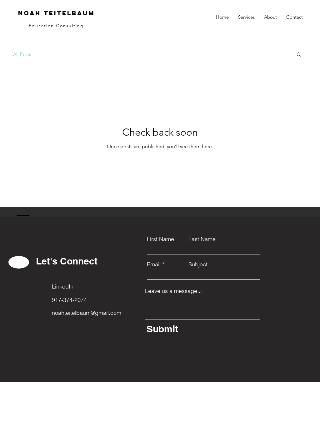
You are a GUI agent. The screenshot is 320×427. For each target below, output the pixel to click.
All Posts (22, 54)
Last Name (202, 239)
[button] (299, 55)
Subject (198, 264)
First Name (160, 239)
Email (154, 264)
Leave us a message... (173, 291)
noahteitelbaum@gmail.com (86, 312)
